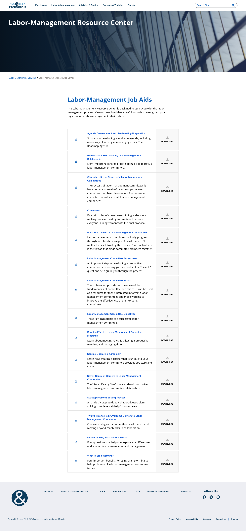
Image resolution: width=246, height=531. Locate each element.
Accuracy (207, 519)
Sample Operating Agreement (104, 354)
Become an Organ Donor (158, 491)
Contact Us (186, 491)
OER (138, 491)
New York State (120, 491)
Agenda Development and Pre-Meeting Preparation (116, 133)
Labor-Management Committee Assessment (112, 258)
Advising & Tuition (89, 5)
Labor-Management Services (22, 77)
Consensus (93, 210)
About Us (48, 491)
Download (167, 141)
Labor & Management (63, 5)
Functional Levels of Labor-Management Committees (117, 232)
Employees (41, 5)
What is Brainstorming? (100, 456)
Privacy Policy (175, 519)
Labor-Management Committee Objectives (111, 314)
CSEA (102, 491)
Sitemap (234, 519)
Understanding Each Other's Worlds (107, 437)
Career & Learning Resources (74, 491)
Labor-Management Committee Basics (109, 280)
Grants (131, 5)
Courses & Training (113, 5)
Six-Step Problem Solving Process (106, 397)
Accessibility (192, 519)
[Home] (19, 498)
